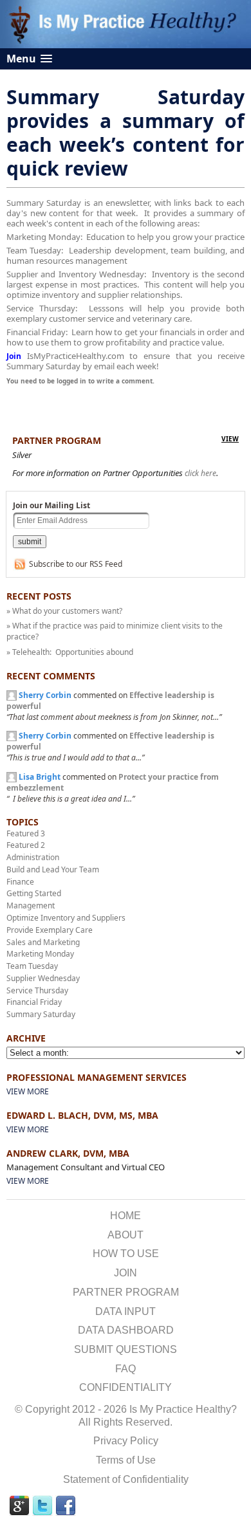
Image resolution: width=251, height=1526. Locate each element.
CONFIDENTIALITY (125, 1387)
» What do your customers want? (64, 610)
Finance (20, 881)
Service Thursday (37, 990)
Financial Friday (34, 1002)
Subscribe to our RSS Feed (75, 563)
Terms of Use (126, 1460)
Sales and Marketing (43, 942)
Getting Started (33, 893)
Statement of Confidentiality (126, 1479)
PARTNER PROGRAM (126, 1292)
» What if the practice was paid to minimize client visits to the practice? (114, 631)
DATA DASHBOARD (126, 1330)
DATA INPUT (125, 1311)
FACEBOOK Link (65, 1505)
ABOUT (125, 1234)
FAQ (125, 1368)
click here (200, 473)
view (230, 439)
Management (30, 905)
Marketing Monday (40, 953)
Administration (32, 857)
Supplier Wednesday (43, 978)
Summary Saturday (40, 1014)
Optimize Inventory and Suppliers (66, 917)
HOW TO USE (126, 1253)
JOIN (125, 1272)
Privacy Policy (125, 1440)
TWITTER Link (42, 1505)
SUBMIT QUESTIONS (125, 1349)
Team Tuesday (32, 966)
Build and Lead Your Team (52, 869)
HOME (125, 1215)
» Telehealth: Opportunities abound (69, 652)
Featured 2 (25, 845)
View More (27, 1091)
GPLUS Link (19, 1505)
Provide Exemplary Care (49, 929)
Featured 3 (25, 833)
